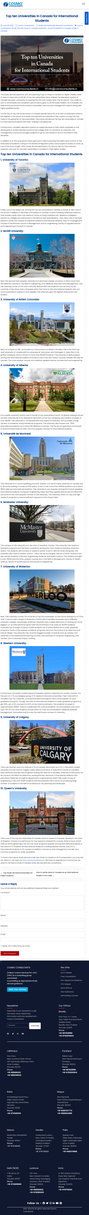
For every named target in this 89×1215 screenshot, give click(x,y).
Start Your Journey (17, 989)
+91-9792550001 (37, 1192)
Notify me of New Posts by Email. (16, 946)
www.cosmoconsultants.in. (33, 860)
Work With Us (66, 988)
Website (4, 926)
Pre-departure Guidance (71, 980)
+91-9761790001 (42, 1151)
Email (3, 934)
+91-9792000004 (66, 1036)
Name (4, 915)
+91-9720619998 (14, 1184)
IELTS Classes (66, 972)
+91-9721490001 (14, 1113)
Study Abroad (44, 25)
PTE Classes (66, 984)
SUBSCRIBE (35, 1026)
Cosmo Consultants (25, 25)
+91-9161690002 (14, 1072)
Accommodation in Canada (60, 28)
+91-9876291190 (65, 1033)
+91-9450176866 (70, 1151)
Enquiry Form (86, 18)
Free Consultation (68, 976)
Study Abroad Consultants (61, 25)
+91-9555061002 (14, 1075)
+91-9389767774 (64, 1110)
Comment (6, 892)
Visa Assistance (67, 992)
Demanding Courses (69, 995)
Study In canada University (35, 28)
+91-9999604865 (64, 1113)
